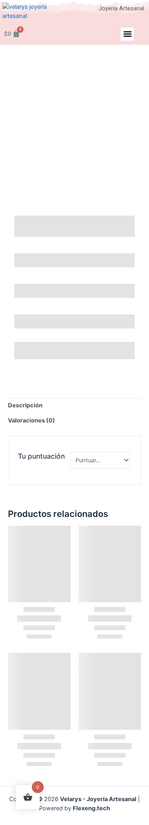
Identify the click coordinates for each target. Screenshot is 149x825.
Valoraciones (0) (31, 420)
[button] (127, 34)
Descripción (25, 405)
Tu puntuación (42, 456)
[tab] (74, 405)
